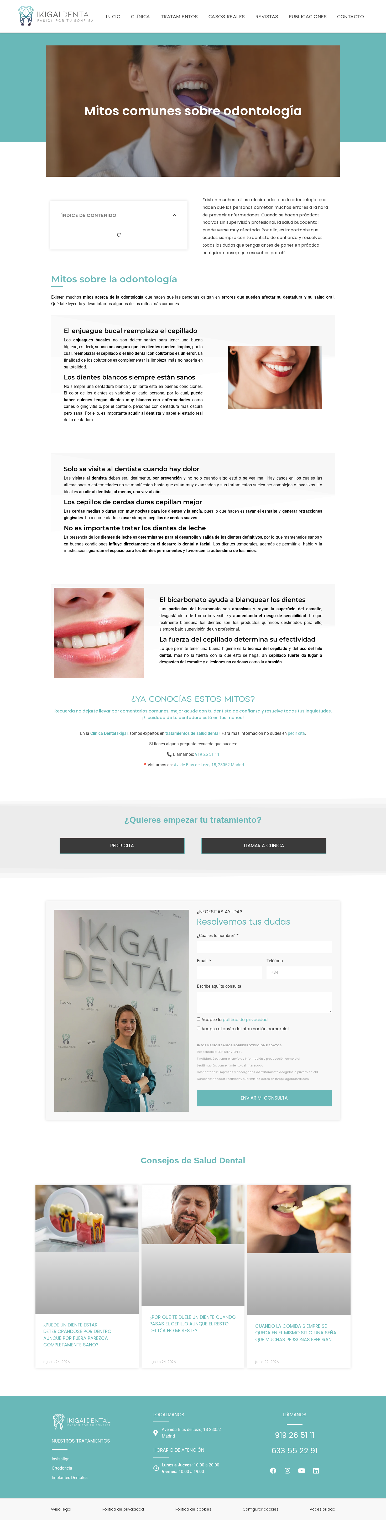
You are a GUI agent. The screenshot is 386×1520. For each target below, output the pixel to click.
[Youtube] (302, 1470)
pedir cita (296, 733)
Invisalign (61, 1458)
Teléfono (275, 960)
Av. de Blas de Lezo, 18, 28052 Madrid (209, 764)
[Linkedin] (316, 1470)
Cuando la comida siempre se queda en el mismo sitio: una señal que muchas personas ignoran (296, 1333)
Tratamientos (179, 16)
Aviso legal (61, 1509)
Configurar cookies (261, 1509)
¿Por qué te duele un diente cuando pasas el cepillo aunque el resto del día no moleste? (192, 1324)
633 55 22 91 (294, 1450)
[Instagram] (287, 1470)
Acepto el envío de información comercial (245, 1029)
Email (202, 960)
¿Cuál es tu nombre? (216, 935)
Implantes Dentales (69, 1477)
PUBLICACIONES (308, 16)
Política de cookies (193, 1509)
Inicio (113, 16)
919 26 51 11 (207, 754)
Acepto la (234, 1020)
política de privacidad (245, 1020)
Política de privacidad (123, 1509)
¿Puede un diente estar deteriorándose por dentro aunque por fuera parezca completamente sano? (77, 1335)
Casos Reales (226, 16)
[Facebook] (273, 1470)
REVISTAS (266, 16)
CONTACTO (350, 16)
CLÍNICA (140, 16)
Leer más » (55, 1352)
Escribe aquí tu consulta (219, 986)
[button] (175, 215)
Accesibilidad (322, 1509)
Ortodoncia (62, 1468)
